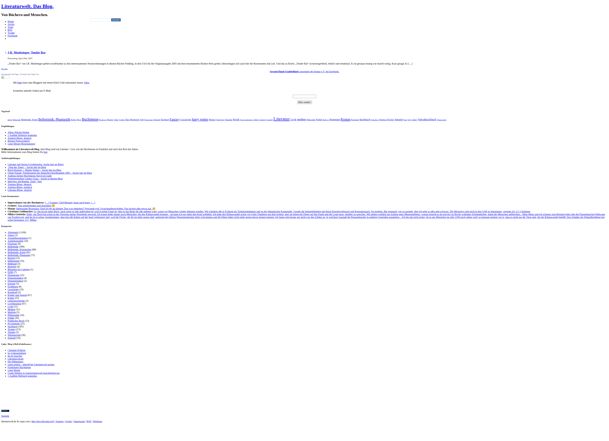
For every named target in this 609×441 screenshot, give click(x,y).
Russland (355, 120)
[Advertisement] (304, 44)
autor (10, 120)
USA (409, 120)
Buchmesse (90, 119)
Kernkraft (12, 292)
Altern (11, 235)
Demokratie (148, 120)
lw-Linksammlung (17, 353)
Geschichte (185, 119)
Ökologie (12, 243)
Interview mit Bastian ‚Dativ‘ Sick (25, 181)
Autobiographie (15, 241)
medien (301, 119)
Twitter (11, 33)
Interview (220, 120)
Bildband (12, 263)
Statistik (5, 416)
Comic (122, 120)
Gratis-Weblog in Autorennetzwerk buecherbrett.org (34, 373)
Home (11, 21)
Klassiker (228, 120)
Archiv (11, 24)
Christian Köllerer (17, 350)
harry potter (200, 119)
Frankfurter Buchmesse (19, 367)
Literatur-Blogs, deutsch (20, 190)
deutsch (157, 120)
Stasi (405, 120)
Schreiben (374, 120)
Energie (11, 283)
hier (45, 152)
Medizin (12, 312)
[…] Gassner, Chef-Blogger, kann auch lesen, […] (70, 202)
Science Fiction (386, 119)
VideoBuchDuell (427, 119)
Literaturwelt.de (15, 358)
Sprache (399, 119)
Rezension (335, 119)
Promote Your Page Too (29, 74)
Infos (86, 82)
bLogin (4, 69)
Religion (326, 120)
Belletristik (16, 120)
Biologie (12, 266)
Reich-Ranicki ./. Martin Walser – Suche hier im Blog (34, 170)
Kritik (236, 119)
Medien (11, 309)
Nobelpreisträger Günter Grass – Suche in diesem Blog (35, 178)
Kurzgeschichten (246, 120)
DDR (142, 120)
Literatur (281, 118)
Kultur (11, 298)
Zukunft (12, 338)
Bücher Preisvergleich (19, 141)
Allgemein (13, 232)
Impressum (79, 421)
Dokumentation (15, 278)
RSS (10, 30)
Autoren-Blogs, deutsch (19, 138)
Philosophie (311, 120)
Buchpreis (102, 120)
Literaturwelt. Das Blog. (27, 6)
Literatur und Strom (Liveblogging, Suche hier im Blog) (36, 164)
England (165, 119)
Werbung (97, 421)
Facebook (12, 35)
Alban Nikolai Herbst (18, 132)
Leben (256, 120)
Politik (319, 120)
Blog (79, 120)
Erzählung (13, 286)
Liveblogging (14, 303)
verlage (414, 120)
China (116, 120)
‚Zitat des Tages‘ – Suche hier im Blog (27, 167)
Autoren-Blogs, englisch (20, 187)
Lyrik (293, 119)
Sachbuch (365, 119)
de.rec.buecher (15, 356)
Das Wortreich (132, 119)
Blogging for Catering (19, 269)
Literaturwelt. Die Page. (10, 74)
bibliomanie (13, 261)
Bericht (11, 258)
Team (10, 27)
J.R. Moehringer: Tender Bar (27, 52)
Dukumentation (15, 281)
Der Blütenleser (15, 361)
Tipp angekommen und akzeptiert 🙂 (36, 205)
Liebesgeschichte (16, 300)
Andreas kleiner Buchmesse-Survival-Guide (30, 175)
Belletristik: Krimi (29, 119)
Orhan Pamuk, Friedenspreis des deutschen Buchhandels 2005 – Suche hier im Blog (50, 173)
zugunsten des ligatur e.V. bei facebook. (304, 71)
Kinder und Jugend (17, 295)
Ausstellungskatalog (18, 238)
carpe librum (14, 370)
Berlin (73, 120)
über (42, 421)
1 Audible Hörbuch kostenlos (22, 135)
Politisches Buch (16, 320)
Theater (11, 332)
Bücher (110, 120)
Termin (11, 329)
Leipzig (262, 120)
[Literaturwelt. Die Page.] (304, 77)
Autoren (59, 421)
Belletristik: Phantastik (54, 119)
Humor (212, 119)
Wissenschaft (441, 120)
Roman (345, 119)
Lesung (269, 120)
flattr (19, 82)
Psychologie (14, 323)
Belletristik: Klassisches (19, 249)
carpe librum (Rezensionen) (21, 143)
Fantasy (175, 119)
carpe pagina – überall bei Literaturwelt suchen (31, 364)
